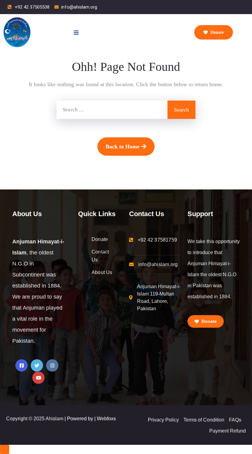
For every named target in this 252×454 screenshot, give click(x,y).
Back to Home (123, 146)
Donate (216, 32)
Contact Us (100, 255)
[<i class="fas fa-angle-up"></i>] (4, 449)
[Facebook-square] (21, 365)
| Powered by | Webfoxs (90, 418)
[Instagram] (52, 365)
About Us (102, 272)
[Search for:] (112, 110)
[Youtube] (38, 378)
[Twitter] (37, 365)
